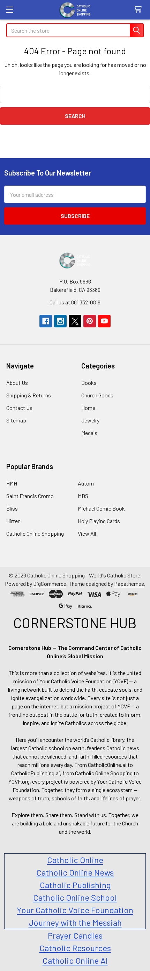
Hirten (13, 521)
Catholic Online (75, 860)
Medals (89, 432)
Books (89, 382)
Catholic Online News (75, 872)
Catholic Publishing (75, 885)
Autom (86, 483)
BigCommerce (49, 583)
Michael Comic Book (101, 508)
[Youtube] (104, 321)
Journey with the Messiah (75, 922)
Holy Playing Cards (99, 521)
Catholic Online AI (75, 960)
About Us (17, 382)
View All (87, 533)
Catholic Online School (75, 897)
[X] (75, 321)
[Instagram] (60, 321)
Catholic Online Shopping (35, 533)
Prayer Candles (75, 935)
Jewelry (90, 420)
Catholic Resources (75, 948)
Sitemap (16, 420)
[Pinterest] (89, 321)
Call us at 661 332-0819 (75, 302)
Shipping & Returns (28, 395)
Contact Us (19, 407)
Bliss (12, 508)
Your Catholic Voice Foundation (75, 910)
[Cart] (139, 9)
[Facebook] (45, 321)
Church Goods (97, 395)
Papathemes (129, 583)
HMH (11, 483)
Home (88, 407)
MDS (83, 495)
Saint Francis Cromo (30, 495)
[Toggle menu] (9, 9)
